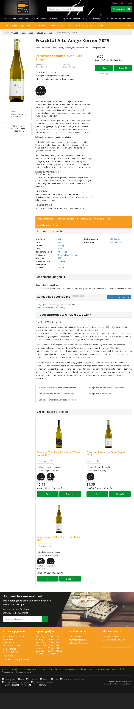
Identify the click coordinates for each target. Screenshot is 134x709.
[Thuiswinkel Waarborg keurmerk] (32, 685)
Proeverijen (54, 25)
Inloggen (114, 3)
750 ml (61, 264)
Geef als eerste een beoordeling (51, 307)
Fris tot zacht (94, 461)
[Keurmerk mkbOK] (23, 685)
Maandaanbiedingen (78, 640)
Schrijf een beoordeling (119, 297)
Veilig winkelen (45, 669)
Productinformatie (46, 219)
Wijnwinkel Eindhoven (78, 643)
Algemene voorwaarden (99, 669)
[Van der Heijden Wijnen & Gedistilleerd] (23, 7)
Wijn (22, 25)
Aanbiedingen (11, 25)
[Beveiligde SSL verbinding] (15, 685)
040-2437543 (125, 25)
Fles (104, 68)
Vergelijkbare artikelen (47, 225)
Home (15, 33)
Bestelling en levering (111, 636)
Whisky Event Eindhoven (93, 25)
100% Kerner (114, 239)
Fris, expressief (45, 461)
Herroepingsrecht (23, 672)
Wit (50, 33)
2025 (60, 258)
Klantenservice (126, 3)
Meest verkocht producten (75, 669)
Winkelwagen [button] (121, 9)
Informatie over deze (57, 387)
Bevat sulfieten (115, 242)
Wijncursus (66, 25)
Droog (61, 245)
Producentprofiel (102, 219)
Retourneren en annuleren (113, 640)
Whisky (29, 25)
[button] (40, 91)
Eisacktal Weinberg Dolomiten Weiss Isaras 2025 (58, 454)
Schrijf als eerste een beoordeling (50, 47)
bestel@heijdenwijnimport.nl (16, 659)
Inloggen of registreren (11, 669)
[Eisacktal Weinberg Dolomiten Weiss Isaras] (59, 434)
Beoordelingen (84, 219)
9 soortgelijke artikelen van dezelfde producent (85, 47)
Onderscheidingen (65, 219)
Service (76, 25)
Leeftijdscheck (118, 669)
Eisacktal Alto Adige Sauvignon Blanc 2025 (59, 539)
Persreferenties (75, 636)
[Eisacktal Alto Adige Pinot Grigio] (108, 434)
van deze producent (56, 393)
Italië (31, 33)
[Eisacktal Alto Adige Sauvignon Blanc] (59, 519)
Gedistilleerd (40, 25)
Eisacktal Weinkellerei (67, 255)
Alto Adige (41, 33)
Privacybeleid (7, 672)
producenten (100, 393)
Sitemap (58, 669)
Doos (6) (123, 68)
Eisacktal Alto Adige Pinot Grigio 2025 (105, 454)
